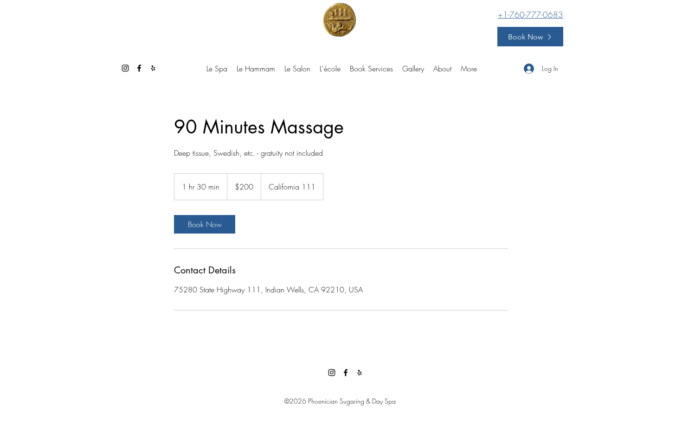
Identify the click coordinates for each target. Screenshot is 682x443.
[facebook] (139, 68)
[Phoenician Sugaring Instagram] (125, 68)
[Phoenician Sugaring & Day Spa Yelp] (153, 68)
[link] (204, 224)
